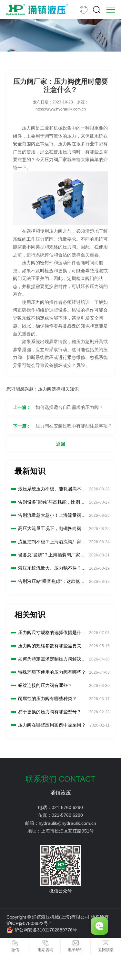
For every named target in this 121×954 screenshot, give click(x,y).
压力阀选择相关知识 (58, 388)
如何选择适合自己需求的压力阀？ (69, 407)
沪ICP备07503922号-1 (29, 923)
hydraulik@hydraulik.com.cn (67, 823)
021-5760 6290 (67, 807)
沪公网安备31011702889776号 (46, 929)
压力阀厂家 (56, 159)
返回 (60, 444)
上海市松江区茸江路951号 (67, 831)
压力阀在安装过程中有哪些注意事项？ (73, 426)
